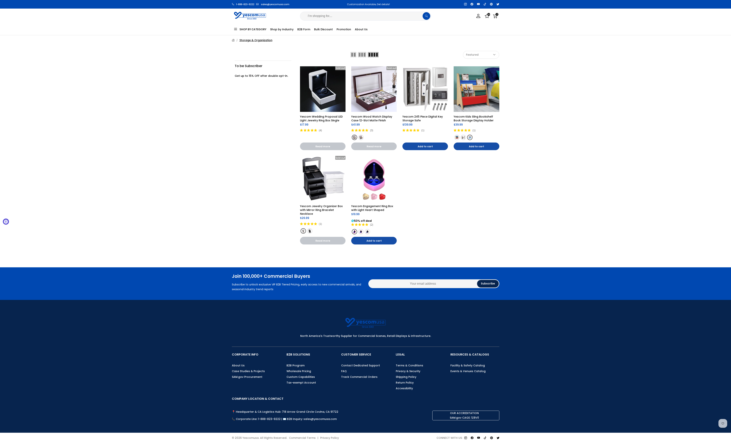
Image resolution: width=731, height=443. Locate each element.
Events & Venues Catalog (468, 371)
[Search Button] (426, 16)
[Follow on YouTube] (478, 4)
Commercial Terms (302, 438)
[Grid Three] (362, 54)
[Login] (478, 16)
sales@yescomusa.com (275, 4)
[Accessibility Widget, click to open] (6, 222)
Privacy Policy (329, 438)
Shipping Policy (406, 377)
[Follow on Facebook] (472, 4)
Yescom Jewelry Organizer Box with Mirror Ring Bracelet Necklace (321, 210)
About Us (361, 29)
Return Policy (405, 383)
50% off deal (363, 221)
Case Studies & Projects (248, 371)
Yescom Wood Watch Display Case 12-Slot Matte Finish (372, 118)
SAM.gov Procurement (247, 377)
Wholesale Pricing (298, 371)
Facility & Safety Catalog (467, 365)
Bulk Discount (323, 29)
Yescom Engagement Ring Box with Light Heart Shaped (372, 208)
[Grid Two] (353, 54)
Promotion (344, 29)
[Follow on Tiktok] (485, 4)
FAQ (344, 371)
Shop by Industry (282, 29)
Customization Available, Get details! (365, 4)
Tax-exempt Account (301, 383)
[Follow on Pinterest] (491, 4)
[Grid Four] (373, 54)
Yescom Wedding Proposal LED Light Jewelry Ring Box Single (321, 118)
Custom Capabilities (300, 377)
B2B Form (303, 29)
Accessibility (404, 388)
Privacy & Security (408, 371)
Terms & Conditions (409, 365)
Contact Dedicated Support (360, 365)
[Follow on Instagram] (465, 4)
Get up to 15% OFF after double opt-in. (261, 76)
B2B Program (295, 365)
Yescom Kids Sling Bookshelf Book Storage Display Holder (474, 118)
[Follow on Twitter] (497, 4)
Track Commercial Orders (359, 377)
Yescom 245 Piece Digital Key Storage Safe (423, 118)
